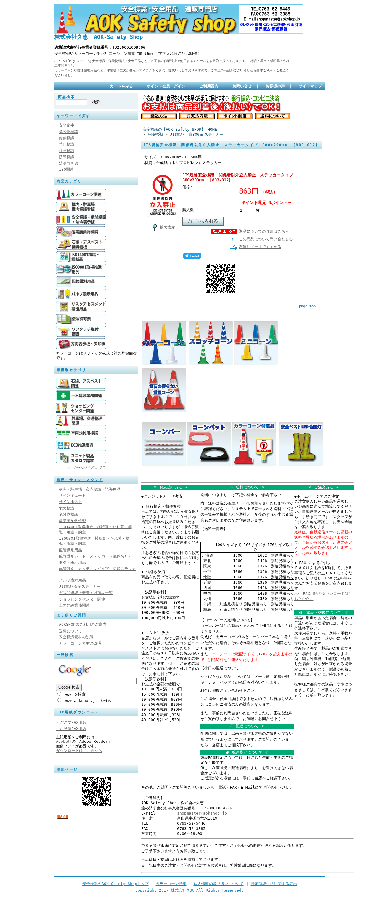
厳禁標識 (66, 138)
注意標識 (66, 150)
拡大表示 (167, 227)
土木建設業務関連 (74, 605)
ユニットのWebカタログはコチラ (84, 467)
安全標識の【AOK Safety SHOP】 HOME (180, 129)
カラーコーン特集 (171, 884)
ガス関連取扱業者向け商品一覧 (86, 592)
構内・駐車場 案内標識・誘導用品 (90, 489)
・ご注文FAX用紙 (71, 722)
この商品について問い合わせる (266, 239)
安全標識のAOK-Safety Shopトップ (115, 884)
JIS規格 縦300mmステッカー (197, 134)
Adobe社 (64, 741)
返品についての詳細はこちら (264, 231)
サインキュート (72, 495)
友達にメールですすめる (260, 247)
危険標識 (66, 508)
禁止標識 (66, 144)
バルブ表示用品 (72, 580)
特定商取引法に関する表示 (274, 884)
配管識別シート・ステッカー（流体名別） (95, 556)
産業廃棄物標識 (72, 520)
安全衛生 (66, 125)
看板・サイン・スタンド (80, 480)
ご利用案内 (209, 86)
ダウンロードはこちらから (79, 750)
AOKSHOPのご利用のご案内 (82, 624)
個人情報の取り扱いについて (219, 884)
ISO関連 (66, 169)
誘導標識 (66, 157)
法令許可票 (68, 163)
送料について (70, 631)
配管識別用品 (70, 550)
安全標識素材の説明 (76, 637)
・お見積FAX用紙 (71, 728)
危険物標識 (68, 132)
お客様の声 (275, 86)
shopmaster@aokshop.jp (202, 813)
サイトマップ (310, 86)
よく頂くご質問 (71, 615)
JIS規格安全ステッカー (80, 586)
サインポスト (70, 501)
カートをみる (121, 86)
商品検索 (66, 97)
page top (307, 306)
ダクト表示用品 (72, 562)
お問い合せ (242, 86)
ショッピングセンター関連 (82, 599)
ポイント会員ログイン (166, 86)
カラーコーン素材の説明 (80, 643)
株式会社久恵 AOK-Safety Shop (98, 36)
